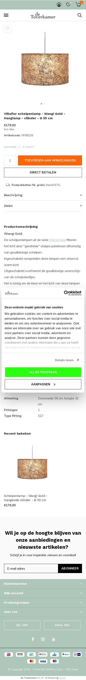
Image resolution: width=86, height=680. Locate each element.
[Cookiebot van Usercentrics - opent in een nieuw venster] (63, 293)
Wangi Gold (57, 240)
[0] (78, 4)
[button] (6, 15)
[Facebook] (33, 639)
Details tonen (64, 360)
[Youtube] (53, 639)
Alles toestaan (43, 372)
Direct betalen (43, 172)
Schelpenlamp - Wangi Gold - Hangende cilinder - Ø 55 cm (25, 498)
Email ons (62, 625)
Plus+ (60, 669)
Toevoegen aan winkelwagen (50, 160)
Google (62, 678)
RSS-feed (72, 669)
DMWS (49, 669)
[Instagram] (43, 639)
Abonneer (70, 568)
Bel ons (22, 625)
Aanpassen (40, 384)
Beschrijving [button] (13, 195)
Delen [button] (8, 206)
